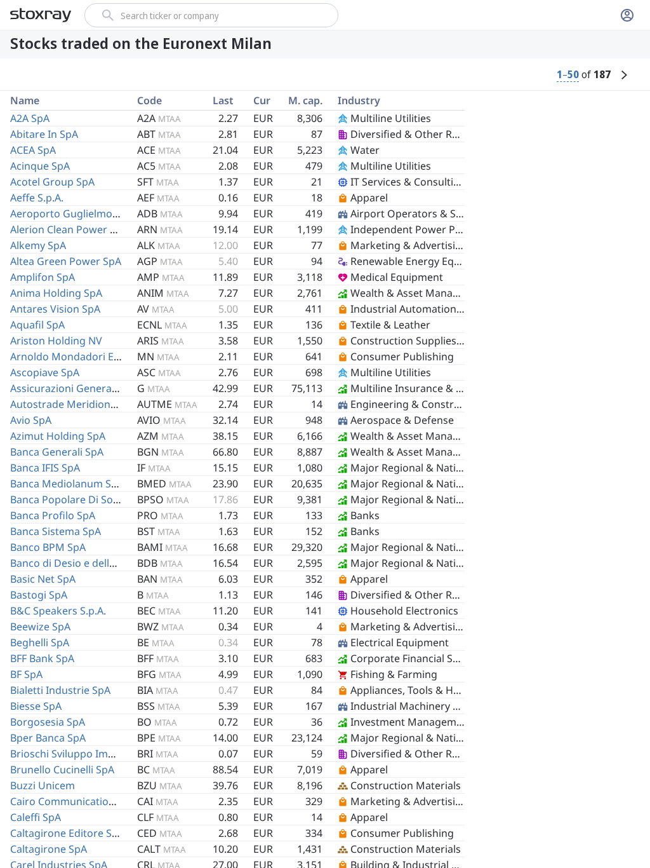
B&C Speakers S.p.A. (58, 611)
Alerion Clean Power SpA (69, 229)
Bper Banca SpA (48, 738)
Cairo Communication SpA (73, 801)
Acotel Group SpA (52, 182)
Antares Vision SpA (55, 309)
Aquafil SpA (37, 325)
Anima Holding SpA (56, 293)
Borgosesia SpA (47, 722)
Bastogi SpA (38, 595)
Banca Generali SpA (56, 452)
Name (24, 100)
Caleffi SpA (35, 817)
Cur (261, 100)
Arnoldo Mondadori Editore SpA (87, 356)
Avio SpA (30, 420)
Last (223, 100)
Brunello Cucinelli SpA (62, 769)
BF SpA (26, 674)
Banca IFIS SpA (45, 468)
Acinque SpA (40, 166)
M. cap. (305, 100)
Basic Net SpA (43, 579)
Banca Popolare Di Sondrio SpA (85, 499)
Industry (359, 100)
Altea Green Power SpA (65, 261)
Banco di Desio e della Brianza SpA (92, 563)
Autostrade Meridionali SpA (76, 404)
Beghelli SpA (39, 642)
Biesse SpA (36, 706)
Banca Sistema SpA (55, 531)
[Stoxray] (41, 15)
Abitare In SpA (44, 134)
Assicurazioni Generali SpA (74, 388)
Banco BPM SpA (48, 547)
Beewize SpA (40, 627)
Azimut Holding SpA (57, 436)
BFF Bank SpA (42, 658)
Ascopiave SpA (44, 372)
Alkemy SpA (38, 245)
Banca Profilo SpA (52, 515)
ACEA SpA (33, 150)
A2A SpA (30, 118)
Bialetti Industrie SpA (60, 690)
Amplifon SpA (42, 277)
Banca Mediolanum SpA (67, 484)
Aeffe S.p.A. (36, 198)
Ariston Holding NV (56, 341)
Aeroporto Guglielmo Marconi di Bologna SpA (120, 213)
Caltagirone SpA (48, 849)
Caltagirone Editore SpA (67, 833)
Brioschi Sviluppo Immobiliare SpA (92, 754)
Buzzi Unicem (42, 785)
